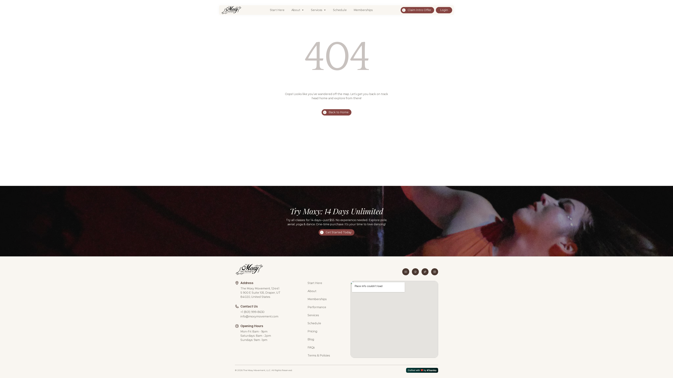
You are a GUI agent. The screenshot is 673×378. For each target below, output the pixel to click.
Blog (311, 339)
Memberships (363, 10)
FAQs (311, 347)
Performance (317, 307)
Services (313, 315)
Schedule (339, 10)
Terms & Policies (319, 355)
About (295, 10)
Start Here (277, 10)
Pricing (312, 331)
